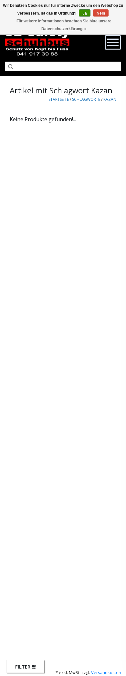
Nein (101, 13)
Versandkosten (106, 672)
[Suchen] (8, 67)
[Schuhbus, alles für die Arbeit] (37, 42)
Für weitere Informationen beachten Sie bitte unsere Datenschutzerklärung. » (63, 25)
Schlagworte (86, 99)
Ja (84, 13)
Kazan (109, 99)
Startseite (58, 99)
